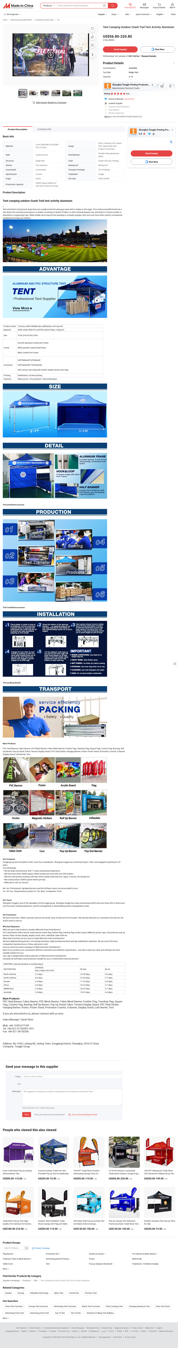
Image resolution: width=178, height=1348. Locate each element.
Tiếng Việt (152, 1331)
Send (26, 1114)
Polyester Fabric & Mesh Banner (16, 1258)
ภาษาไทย (134, 1331)
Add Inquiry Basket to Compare (51, 102)
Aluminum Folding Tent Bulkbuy (100, 1313)
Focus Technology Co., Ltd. (71, 1337)
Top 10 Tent (60, 1313)
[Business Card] (171, 141)
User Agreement (105, 1337)
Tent (58, 20)
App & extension (143, 14)
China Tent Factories (14, 1306)
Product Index (137, 1328)
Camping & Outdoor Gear (44, 20)
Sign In (107, 116)
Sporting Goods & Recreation (21, 20)
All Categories (12, 14)
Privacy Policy (130, 1337)
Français (53, 1331)
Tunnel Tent (74, 1293)
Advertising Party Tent (14, 1313)
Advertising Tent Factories (65, 1306)
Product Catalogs (42, 1248)
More (5, 1318)
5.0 (141, 133)
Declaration (117, 1337)
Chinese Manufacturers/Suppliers (55, 1328)
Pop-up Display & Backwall (100, 1263)
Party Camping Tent (114, 1306)
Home (5, 20)
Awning (21, 1293)
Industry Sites (107, 1328)
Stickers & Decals (96, 1253)
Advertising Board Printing (57, 1258)
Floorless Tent (91, 1293)
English (24, 1331)
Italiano (75, 1331)
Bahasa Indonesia (166, 1331)
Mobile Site (149, 1328)
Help (127, 14)
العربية (104, 1331)
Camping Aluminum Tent (139, 1306)
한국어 (111, 1331)
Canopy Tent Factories (38, 1306)
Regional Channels (122, 1328)
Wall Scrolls (137, 1258)
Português (43, 1331)
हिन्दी (126, 1331)
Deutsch (84, 1331)
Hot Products (21, 1328)
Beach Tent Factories (91, 1306)
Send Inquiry (120, 49)
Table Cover (8, 1263)
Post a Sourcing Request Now (82, 1114)
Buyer (114, 14)
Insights (159, 1328)
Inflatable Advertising (39, 1293)
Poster (92, 1258)
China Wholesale (77, 1328)
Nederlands (94, 1331)
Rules (173, 14)
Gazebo (8, 1293)
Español (33, 1331)
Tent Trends (76, 1313)
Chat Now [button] (159, 49)
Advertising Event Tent (39, 1313)
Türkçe (143, 1331)
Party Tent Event (163, 1306)
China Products (34, 1328)
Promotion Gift (52, 1253)
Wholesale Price (93, 1328)
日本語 (119, 1331)
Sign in (172, 7)
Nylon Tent (58, 1293)
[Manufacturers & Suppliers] (18, 6)
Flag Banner (8, 1253)
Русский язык (64, 1331)
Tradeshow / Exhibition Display (145, 1263)
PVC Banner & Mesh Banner (144, 1253)
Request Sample (149, 56)
